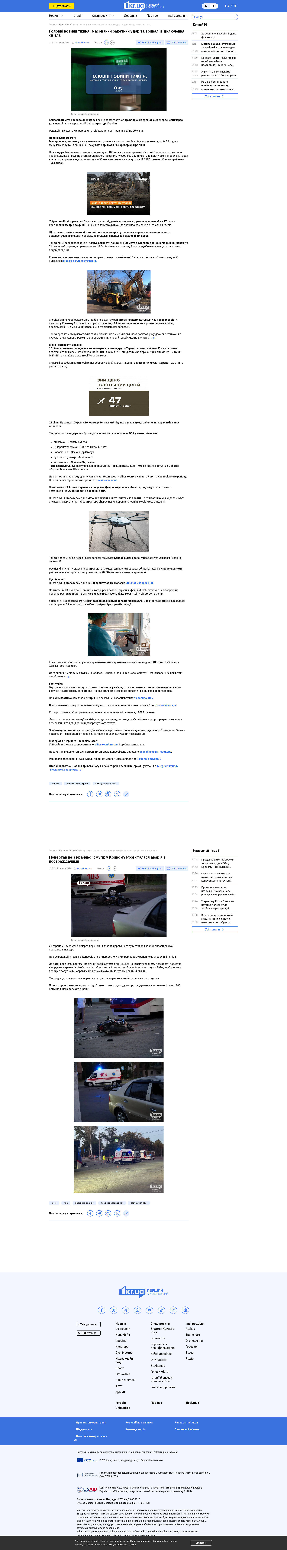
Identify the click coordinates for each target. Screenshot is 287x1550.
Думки (120, 1392)
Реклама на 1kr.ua (186, 1422)
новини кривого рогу (77, 783)
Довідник (130, 15)
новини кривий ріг (84, 1203)
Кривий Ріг (123, 1334)
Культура (122, 1346)
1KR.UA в (152, 42)
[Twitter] (117, 794)
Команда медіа (135, 1429)
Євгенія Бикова (84, 868)
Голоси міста (159, 1371)
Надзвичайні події (124, 1360)
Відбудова (158, 1366)
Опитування (159, 1360)
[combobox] (212, 17)
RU (235, 6)
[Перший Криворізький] (144, 6)
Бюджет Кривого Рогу (162, 1330)
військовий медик (106, 744)
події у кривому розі (105, 783)
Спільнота (123, 1408)
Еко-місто (158, 1338)
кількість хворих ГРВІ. (140, 582)
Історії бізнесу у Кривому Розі (161, 1379)
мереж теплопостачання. (80, 260)
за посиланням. (108, 480)
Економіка (123, 1374)
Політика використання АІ (90, 1438)
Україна (121, 1340)
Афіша (190, 1329)
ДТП (54, 1203)
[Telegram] (99, 794)
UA (227, 6)
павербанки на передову (155, 751)
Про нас (152, 15)
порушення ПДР (139, 1203)
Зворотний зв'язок (187, 1429)
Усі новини (212, 96)
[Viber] (108, 794)
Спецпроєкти (101, 15)
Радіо (190, 1358)
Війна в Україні (126, 1380)
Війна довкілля (161, 1354)
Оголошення (194, 1340)
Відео (189, 1352)
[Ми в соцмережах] (101, 1310)
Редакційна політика (139, 1422)
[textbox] (212, 17)
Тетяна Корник (82, 42)
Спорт (120, 1368)
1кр (66, 1203)
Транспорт (193, 1334)
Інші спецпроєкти (163, 1387)
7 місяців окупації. (149, 758)
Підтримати (61, 6)
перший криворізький (112, 1203)
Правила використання (91, 1422)
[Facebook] (90, 794)
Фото (119, 1386)
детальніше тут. (166, 705)
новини (55, 783)
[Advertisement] (118, 825)
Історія (77, 15)
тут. (153, 337)
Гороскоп (192, 1346)
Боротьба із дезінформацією (163, 1346)
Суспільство (124, 1352)
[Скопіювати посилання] (126, 794)
